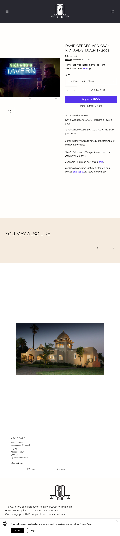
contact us (78, 171)
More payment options (91, 106)
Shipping (68, 60)
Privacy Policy (86, 524)
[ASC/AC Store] (60, 493)
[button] (7, 11)
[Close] (117, 521)
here (100, 162)
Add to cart (98, 90)
